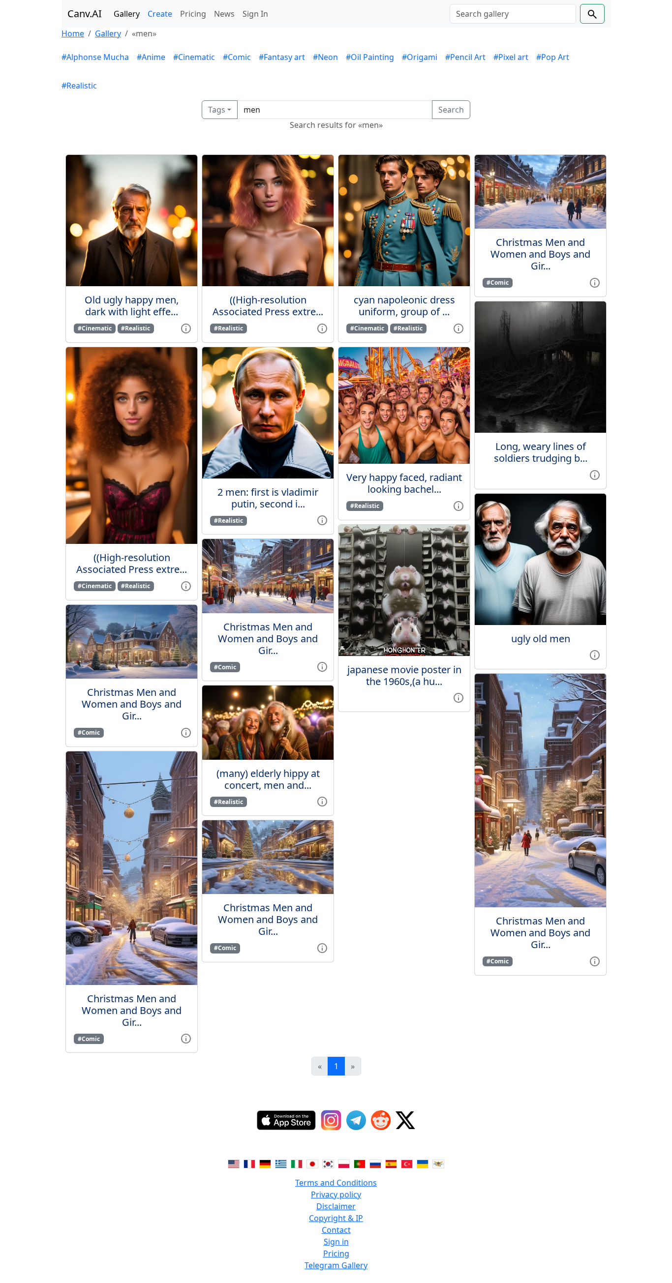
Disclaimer (336, 1206)
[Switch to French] (249, 1163)
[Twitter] (405, 1120)
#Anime (151, 57)
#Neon (325, 57)
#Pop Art (552, 57)
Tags (216, 109)
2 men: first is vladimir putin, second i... (267, 497)
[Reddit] (381, 1120)
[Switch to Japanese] (312, 1163)
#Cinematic (194, 57)
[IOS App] (286, 1120)
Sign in (336, 1241)
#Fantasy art (282, 57)
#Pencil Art (465, 57)
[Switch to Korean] (328, 1163)
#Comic (237, 57)
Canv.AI (84, 13)
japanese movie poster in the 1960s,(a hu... (404, 675)
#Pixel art (510, 57)
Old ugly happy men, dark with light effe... (132, 305)
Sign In (255, 13)
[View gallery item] (186, 327)
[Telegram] (356, 1120)
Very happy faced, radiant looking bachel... (404, 483)
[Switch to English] (234, 1163)
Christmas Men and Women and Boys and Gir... (132, 704)
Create (160, 13)
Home (72, 33)
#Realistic (79, 85)
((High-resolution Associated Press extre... (131, 563)
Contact (336, 1229)
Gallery (127, 13)
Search (451, 109)
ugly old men (540, 638)
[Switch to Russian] (375, 1163)
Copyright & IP (336, 1218)
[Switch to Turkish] (407, 1163)
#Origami (419, 57)
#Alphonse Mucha (95, 57)
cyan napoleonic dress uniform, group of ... (404, 305)
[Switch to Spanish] (391, 1163)
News (224, 13)
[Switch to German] (265, 1163)
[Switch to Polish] (344, 1163)
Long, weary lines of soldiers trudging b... (540, 452)
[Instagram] (331, 1120)
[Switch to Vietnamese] (438, 1163)
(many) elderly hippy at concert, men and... (268, 779)
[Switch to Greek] (281, 1163)
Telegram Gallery (336, 1265)
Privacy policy (336, 1194)
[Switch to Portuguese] (360, 1163)
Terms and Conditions (336, 1182)
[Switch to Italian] (297, 1163)
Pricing (193, 13)
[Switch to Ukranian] (422, 1163)
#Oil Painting (370, 57)
